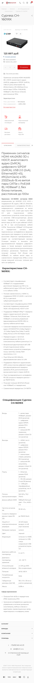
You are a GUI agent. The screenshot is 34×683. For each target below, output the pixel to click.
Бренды (5, 628)
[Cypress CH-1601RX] (17, 43)
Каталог (5, 624)
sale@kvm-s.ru (18, 649)
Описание (8, 145)
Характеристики (23, 145)
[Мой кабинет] (27, 3)
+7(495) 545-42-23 (17, 645)
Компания (6, 633)
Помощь (5, 638)
